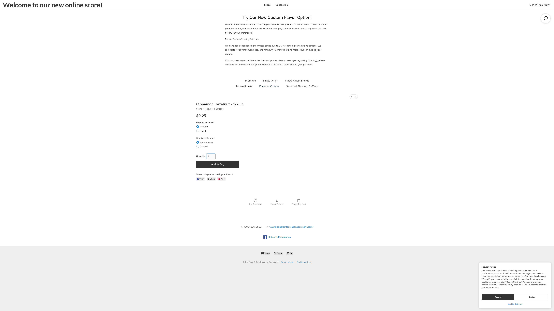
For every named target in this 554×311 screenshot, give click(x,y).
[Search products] (545, 18)
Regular (204, 126)
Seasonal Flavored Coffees (302, 86)
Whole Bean (206, 142)
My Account (255, 204)
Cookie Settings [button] (515, 304)
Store (267, 4)
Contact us (282, 4)
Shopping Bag (299, 204)
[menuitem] (352, 97)
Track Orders (277, 204)
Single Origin (270, 80)
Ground (204, 146)
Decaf (203, 131)
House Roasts (244, 86)
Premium (250, 80)
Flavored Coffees (269, 86)
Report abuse (287, 262)
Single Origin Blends (297, 80)
